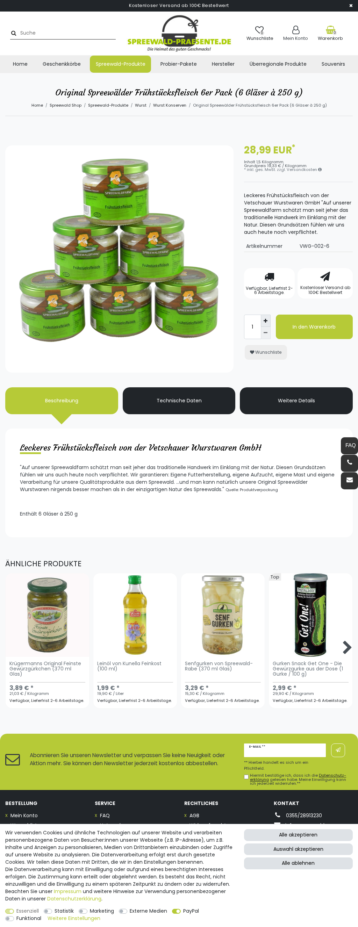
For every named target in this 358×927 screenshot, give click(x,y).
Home (20, 63)
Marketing (102, 910)
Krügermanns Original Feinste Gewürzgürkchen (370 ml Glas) (45, 669)
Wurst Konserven (169, 105)
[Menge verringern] (266, 333)
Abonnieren (338, 750)
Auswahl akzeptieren (298, 849)
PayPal (191, 910)
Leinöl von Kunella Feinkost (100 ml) (129, 666)
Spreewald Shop (65, 105)
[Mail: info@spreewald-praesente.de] (349, 480)
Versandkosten (302, 169)
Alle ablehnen (298, 863)
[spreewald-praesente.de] (179, 33)
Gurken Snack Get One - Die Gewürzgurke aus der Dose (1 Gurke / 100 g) (308, 669)
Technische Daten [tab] (179, 400)
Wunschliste (268, 352)
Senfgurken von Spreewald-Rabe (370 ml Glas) (219, 666)
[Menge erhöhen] (266, 321)
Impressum (67, 891)
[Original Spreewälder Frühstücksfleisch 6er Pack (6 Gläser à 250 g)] (119, 259)
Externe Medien (148, 910)
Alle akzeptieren (298, 834)
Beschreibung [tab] (61, 400)
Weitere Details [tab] (296, 400)
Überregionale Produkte (278, 63)
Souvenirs (333, 63)
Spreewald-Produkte (120, 63)
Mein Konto (24, 815)
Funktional (28, 918)
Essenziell (27, 910)
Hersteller (223, 63)
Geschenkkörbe (62, 63)
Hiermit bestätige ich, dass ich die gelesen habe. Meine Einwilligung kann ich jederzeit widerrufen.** (298, 779)
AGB (194, 815)
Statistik (64, 910)
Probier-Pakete (178, 63)
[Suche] (12, 33)
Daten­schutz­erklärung (74, 898)
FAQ (105, 815)
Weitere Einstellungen (74, 918)
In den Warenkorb (314, 326)
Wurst (140, 105)
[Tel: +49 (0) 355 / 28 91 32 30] (349, 463)
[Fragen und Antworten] (349, 445)
